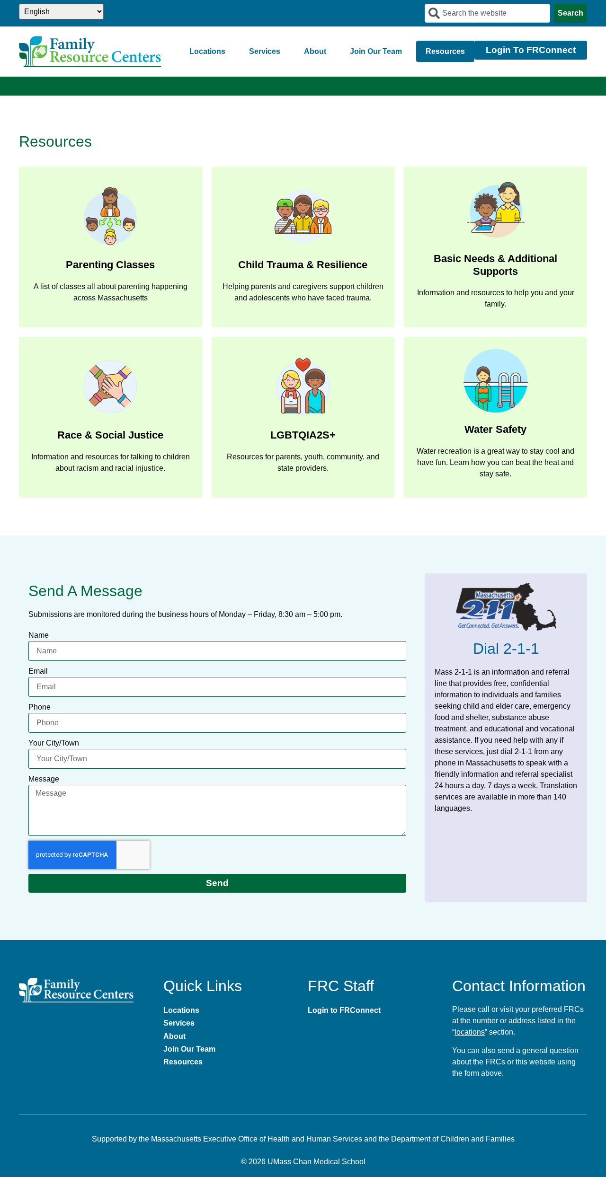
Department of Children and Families (453, 1139)
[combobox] (487, 13)
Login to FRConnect (344, 1010)
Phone (39, 707)
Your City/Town (53, 743)
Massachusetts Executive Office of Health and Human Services (256, 1139)
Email (38, 671)
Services (264, 51)
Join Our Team (376, 51)
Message (43, 779)
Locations (207, 51)
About (315, 51)
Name (38, 635)
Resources (445, 51)
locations (469, 1032)
